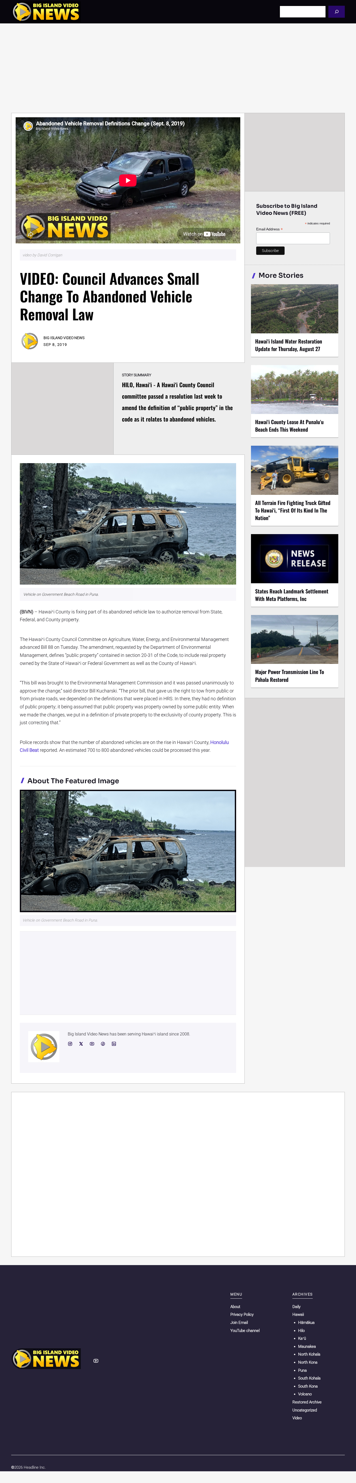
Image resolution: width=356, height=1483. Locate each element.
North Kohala (309, 1354)
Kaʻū (302, 1338)
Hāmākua (306, 1322)
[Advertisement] (178, 68)
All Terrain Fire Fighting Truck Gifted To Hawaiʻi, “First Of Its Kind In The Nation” (292, 510)
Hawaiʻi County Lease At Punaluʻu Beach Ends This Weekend (289, 425)
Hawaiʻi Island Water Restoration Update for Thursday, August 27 (288, 345)
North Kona (307, 1362)
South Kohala (309, 1378)
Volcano (305, 1394)
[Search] (336, 11)
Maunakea (307, 1346)
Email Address (269, 229)
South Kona (308, 1386)
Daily (296, 1306)
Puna (302, 1370)
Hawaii (298, 1314)
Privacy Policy (242, 1314)
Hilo (301, 1330)
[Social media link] (70, 1043)
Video (297, 1418)
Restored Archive (307, 1402)
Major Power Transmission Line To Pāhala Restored (289, 675)
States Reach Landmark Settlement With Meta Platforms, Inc (291, 595)
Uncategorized (304, 1410)
